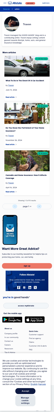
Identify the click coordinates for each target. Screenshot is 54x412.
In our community (11, 337)
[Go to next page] (39, 206)
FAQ (30, 350)
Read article (10, 97)
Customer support (36, 335)
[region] (25, 382)
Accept (25, 391)
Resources (6, 9)
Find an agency (35, 338)
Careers (8, 345)
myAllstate (45, 3)
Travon (11, 85)
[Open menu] (5, 3)
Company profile (11, 334)
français (42, 384)
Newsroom (9, 349)
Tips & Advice (10, 352)
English (34, 384)
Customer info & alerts (38, 346)
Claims (31, 342)
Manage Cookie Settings (25, 400)
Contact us (9, 341)
